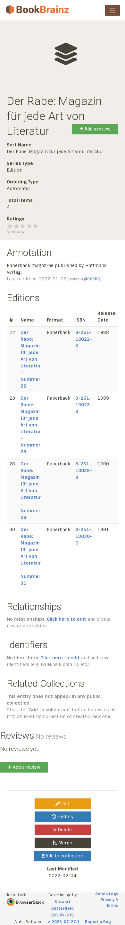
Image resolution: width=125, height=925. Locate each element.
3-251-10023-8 (83, 404)
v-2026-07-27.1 (63, 921)
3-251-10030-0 (83, 536)
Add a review (97, 128)
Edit (65, 803)
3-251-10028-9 (83, 470)
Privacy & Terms (109, 902)
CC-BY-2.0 (62, 915)
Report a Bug (98, 921)
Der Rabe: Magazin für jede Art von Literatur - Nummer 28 (31, 490)
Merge (64, 843)
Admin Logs (106, 894)
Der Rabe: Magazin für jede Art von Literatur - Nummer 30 (31, 556)
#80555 (92, 279)
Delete (64, 830)
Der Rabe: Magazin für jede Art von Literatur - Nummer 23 (31, 425)
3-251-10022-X (83, 339)
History (65, 816)
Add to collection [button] (63, 856)
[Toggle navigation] (112, 10)
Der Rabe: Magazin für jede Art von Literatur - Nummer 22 (31, 359)
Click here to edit (66, 619)
